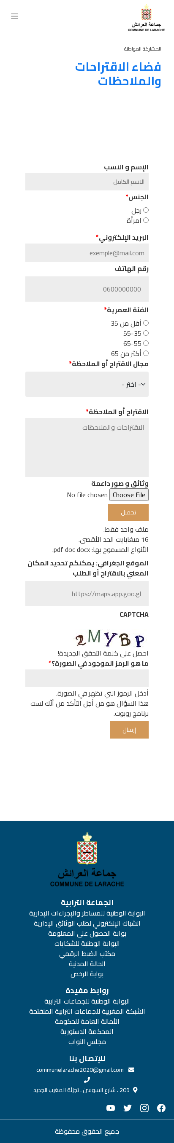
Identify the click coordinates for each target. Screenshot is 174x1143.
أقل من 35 (126, 323)
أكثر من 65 (126, 353)
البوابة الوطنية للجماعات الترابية (87, 1001)
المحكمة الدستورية (87, 1031)
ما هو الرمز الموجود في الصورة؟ (100, 663)
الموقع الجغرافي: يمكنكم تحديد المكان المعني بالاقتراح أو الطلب (88, 568)
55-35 (132, 333)
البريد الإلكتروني (124, 237)
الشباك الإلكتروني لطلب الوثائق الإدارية (87, 923)
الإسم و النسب (126, 167)
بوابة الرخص (87, 974)
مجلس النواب (87, 1041)
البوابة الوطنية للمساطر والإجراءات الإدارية (87, 913)
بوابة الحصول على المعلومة (87, 933)
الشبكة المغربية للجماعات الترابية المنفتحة (87, 1011)
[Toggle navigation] (14, 15)
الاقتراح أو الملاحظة (119, 412)
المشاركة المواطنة (142, 49)
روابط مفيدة (87, 990)
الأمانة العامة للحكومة (87, 1021)
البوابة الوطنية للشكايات (87, 943)
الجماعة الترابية (87, 902)
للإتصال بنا (87, 1058)
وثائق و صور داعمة (120, 483)
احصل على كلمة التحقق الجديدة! (103, 653)
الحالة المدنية (87, 963)
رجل (136, 210)
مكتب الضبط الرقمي (87, 953)
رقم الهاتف (131, 268)
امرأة (134, 220)
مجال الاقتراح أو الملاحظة (110, 364)
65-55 (132, 343)
